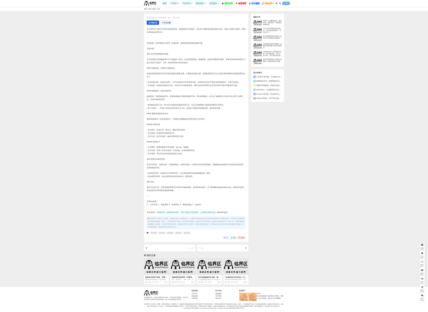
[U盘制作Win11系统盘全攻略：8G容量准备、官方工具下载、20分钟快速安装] (257, 54)
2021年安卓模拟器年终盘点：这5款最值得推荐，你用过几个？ (272, 30)
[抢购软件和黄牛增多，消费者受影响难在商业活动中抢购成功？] (156, 266)
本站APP (218, 298)
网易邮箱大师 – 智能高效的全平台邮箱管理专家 (275, 81)
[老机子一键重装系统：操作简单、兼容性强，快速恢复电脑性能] (257, 23)
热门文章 (152, 9)
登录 (287, 3)
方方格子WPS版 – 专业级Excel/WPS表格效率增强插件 (277, 76)
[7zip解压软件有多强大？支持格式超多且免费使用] (236, 266)
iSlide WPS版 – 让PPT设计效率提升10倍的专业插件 (276, 98)
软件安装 (187, 233)
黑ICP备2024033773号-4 (237, 308)
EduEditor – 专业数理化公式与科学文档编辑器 (274, 89)
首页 (145, 9)
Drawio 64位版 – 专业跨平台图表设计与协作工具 (275, 94)
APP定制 (195, 298)
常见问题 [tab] (167, 23)
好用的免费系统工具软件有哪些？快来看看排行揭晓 (272, 60)
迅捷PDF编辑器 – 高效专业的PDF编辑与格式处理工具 (277, 85)
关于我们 (218, 296)
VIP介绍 (194, 293)
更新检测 (170, 233)
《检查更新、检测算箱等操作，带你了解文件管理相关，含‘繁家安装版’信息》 (186, 212)
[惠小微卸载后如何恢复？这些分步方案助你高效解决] (257, 38)
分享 (226, 238)
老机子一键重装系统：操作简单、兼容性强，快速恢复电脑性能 (272, 23)
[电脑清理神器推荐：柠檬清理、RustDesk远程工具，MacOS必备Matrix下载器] (183, 266)
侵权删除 (218, 293)
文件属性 (153, 233)
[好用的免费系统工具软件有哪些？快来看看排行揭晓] (257, 61)
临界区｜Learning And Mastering (205, 308)
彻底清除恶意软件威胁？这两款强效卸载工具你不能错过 (272, 46)
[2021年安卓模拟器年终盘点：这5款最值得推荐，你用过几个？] (257, 30)
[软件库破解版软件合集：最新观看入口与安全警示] (209, 266)
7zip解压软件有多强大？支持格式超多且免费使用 (236, 278)
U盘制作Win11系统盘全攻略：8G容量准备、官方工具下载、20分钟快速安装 (272, 53)
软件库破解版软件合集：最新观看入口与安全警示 (209, 278)
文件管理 (162, 233)
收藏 (234, 238)
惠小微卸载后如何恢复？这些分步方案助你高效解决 (272, 37)
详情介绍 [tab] (153, 23)
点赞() (242, 238)
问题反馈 (195, 296)
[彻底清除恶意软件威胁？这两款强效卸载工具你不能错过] (257, 46)
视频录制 (178, 233)
